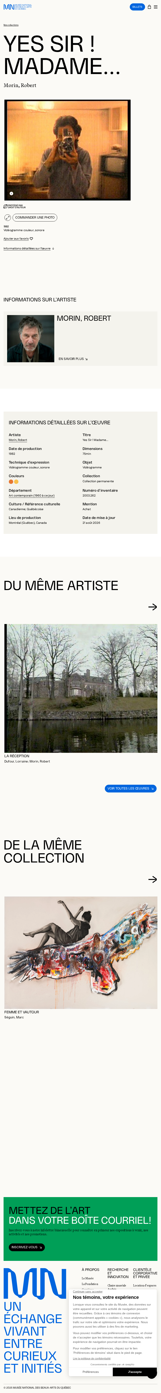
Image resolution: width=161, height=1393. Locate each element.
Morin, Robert (18, 440)
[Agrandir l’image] (8, 218)
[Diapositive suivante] (152, 607)
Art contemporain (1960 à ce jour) (32, 496)
